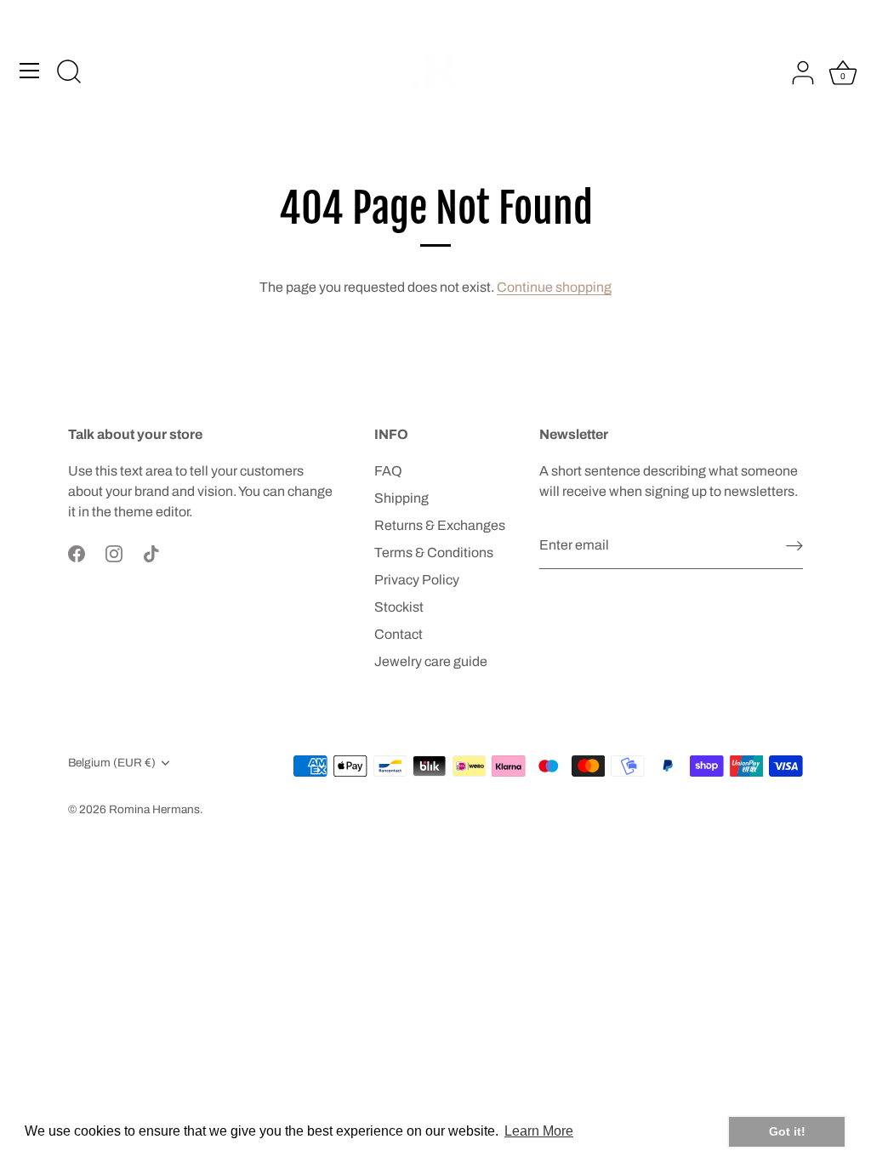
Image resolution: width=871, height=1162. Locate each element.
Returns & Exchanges (439, 525)
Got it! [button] (787, 1131)
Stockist (399, 607)
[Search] (69, 73)
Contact (398, 634)
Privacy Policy (416, 579)
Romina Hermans (154, 809)
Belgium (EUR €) (112, 762)
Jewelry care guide (430, 661)
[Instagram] (113, 552)
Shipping (401, 498)
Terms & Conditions (433, 552)
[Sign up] (794, 546)
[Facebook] (76, 552)
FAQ (388, 471)
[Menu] (29, 70)
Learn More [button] (538, 1131)
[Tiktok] (151, 552)
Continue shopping (554, 287)
